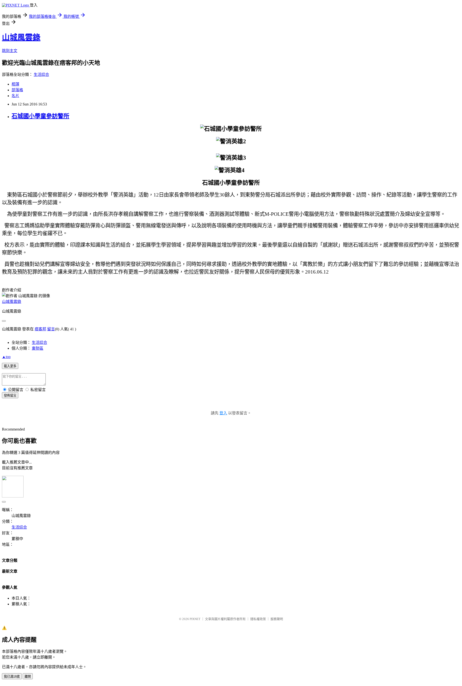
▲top (6, 357)
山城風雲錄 (21, 37)
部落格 (17, 90)
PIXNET (195, 619)
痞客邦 (40, 329)
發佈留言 (10, 395)
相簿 (15, 84)
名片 (15, 96)
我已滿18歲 (12, 676)
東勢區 (37, 348)
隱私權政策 (258, 619)
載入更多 (10, 366)
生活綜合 (41, 74)
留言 (51, 329)
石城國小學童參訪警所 (40, 116)
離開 (28, 676)
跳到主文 (9, 51)
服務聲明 (276, 619)
